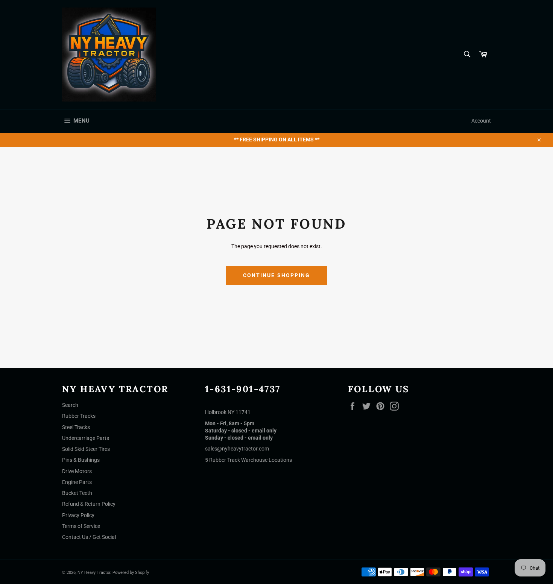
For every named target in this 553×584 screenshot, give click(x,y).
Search (70, 405)
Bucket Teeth (77, 493)
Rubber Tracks (79, 416)
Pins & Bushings (81, 460)
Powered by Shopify (130, 572)
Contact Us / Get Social (89, 537)
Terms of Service (81, 526)
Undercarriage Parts (85, 438)
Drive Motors (77, 471)
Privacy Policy (78, 515)
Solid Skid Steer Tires (86, 449)
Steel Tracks (76, 427)
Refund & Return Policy (88, 504)
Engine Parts (77, 482)
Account (481, 121)
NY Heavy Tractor (93, 572)
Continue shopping (276, 275)
